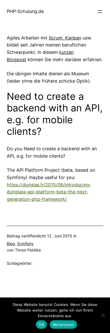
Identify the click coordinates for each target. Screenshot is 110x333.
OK (41, 324)
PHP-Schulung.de (25, 11)
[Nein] (103, 315)
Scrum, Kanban (65, 38)
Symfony (25, 243)
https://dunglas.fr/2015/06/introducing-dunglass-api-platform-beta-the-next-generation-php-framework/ (49, 192)
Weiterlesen (63, 324)
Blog (11, 243)
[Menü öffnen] (99, 11)
